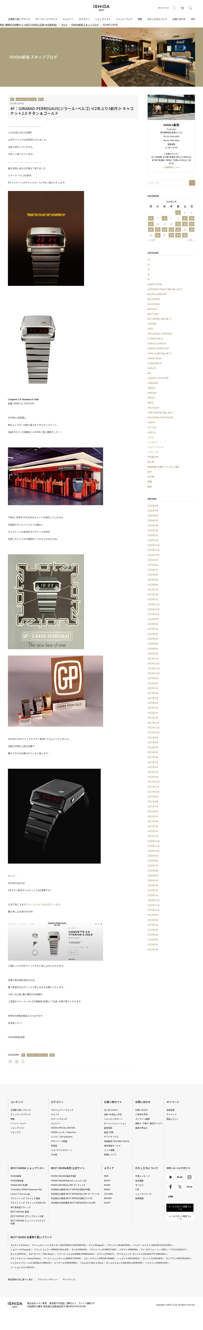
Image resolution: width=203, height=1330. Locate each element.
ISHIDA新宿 (15, 1175)
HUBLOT (151, 368)
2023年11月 (153, 668)
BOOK (107, 1180)
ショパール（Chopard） (20, 1249)
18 (150, 229)
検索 (190, 8)
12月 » (190, 240)
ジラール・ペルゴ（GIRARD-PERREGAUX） (75, 1253)
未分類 (150, 476)
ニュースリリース (143, 1193)
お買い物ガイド (113, 1102)
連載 (149, 481)
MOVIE (107, 1184)
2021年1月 (152, 835)
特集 (140, 19)
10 (191, 218)
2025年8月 (152, 564)
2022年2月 (152, 771)
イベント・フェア (124, 19)
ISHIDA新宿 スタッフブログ (85, 24)
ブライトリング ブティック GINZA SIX (28, 1202)
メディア (109, 1168)
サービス (139, 1184)
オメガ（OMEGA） (79, 1249)
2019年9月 (152, 914)
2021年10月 (153, 791)
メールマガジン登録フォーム (180, 1207)
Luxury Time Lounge (20, 1193)
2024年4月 (152, 643)
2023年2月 (152, 712)
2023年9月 (152, 678)
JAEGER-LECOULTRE (158, 377)
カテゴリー (84, 19)
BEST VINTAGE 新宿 (19, 1211)
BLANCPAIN (153, 304)
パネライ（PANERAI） (128, 1249)
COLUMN (108, 1193)
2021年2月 (152, 831)
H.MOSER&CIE (154, 363)
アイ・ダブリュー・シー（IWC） (154, 1249)
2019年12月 (153, 900)
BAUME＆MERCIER (156, 294)
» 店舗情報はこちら (171, 167)
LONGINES (152, 383)
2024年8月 (152, 623)
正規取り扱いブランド (19, 19)
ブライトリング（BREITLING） (103, 1249)
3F (148, 269)
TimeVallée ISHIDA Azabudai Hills (26, 1189)
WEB (106, 1175)
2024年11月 (153, 609)
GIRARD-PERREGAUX (26, 99)
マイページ (163, 7)
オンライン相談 (142, 1118)
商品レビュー (172, 1118)
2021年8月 (152, 801)
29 (178, 235)
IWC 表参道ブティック (20, 1207)
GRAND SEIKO (154, 358)
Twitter (23, 1061)
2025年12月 (153, 545)
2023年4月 (152, 702)
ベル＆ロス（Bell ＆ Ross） (91, 1262)
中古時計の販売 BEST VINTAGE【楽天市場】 (70, 1189)
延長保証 (108, 1127)
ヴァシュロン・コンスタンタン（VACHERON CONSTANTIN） (58, 1245)
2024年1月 (152, 658)
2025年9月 (152, 559)
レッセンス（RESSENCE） (128, 1258)
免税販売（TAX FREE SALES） (117, 1141)
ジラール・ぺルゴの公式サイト (41, 904)
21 (171, 229)
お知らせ (151, 432)
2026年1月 (152, 540)
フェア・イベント (155, 447)
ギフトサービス (111, 1136)
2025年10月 (153, 555)
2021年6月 (152, 811)
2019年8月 (152, 919)
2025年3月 (152, 589)
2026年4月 (152, 525)
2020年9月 (152, 855)
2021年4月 (152, 821)
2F (148, 264)
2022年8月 (152, 742)
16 (184, 224)
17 (191, 224)
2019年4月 (152, 939)
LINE (168, 1200)
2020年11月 (153, 845)
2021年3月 (152, 826)
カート (182, 8)
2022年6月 (152, 752)
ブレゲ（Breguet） (96, 1245)
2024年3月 (152, 648)
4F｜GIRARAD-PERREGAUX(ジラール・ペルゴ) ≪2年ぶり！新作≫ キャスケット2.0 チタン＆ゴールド (72, 111)
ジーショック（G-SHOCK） (22, 1267)
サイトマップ (69, 1279)
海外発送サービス (112, 1145)
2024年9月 (152, 619)
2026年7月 (152, 510)
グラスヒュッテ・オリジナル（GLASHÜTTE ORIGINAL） (141, 1253)
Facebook (10, 1061)
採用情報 (139, 1198)
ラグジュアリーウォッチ (62, 1109)
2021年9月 (152, 796)
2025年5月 (152, 579)
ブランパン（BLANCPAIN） (118, 1245)
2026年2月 (152, 535)
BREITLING (153, 313)
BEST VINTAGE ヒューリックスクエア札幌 (28, 1222)
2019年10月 (153, 909)
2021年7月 (152, 806)
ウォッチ (55, 1114)
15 (178, 224)
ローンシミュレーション (115, 1123)
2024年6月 (152, 633)
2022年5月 (152, 757)
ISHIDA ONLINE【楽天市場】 (63, 1175)
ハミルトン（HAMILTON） (156, 1262)
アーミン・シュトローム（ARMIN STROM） (62, 1258)
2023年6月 (152, 693)
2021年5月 (152, 816)
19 (157, 229)
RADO (150, 402)
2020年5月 (152, 875)
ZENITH (151, 422)
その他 (54, 1154)
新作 (41, 99)
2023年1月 (152, 717)
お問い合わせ (179, 19)
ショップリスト (103, 19)
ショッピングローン (113, 1118)
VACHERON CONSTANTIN (160, 417)
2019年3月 (152, 944)
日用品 (54, 1145)
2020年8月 (152, 860)
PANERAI (152, 392)
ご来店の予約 (141, 1114)
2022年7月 (152, 747)
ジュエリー (68, 19)
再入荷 (150, 461)
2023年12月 (153, 663)
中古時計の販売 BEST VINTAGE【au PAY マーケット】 (75, 1193)
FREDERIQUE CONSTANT (160, 333)
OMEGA (151, 387)
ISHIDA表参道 (16, 1180)
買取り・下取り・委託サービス (148, 1123)
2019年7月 (152, 924)
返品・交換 (108, 1132)
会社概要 (139, 1180)
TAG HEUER (153, 407)
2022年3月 (152, 767)
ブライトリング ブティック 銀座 (25, 1198)
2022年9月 (152, 737)
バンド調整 (109, 1149)
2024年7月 (152, 628)
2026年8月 (152, 505)
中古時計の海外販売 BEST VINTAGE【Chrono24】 (73, 1202)
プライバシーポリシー (47, 1279)
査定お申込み (141, 1127)
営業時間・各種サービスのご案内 (163, 466)
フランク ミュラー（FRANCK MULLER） (51, 1249)
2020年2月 (152, 890)
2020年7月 (152, 865)
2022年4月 (152, 762)
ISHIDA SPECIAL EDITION (63, 1127)
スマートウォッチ (59, 1118)
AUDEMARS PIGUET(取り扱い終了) (164, 289)
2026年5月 (152, 520)
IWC (149, 373)
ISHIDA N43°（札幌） (19, 1184)
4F (12, 99)
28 (171, 235)
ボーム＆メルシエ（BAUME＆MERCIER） (124, 1262)
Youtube (170, 1177)
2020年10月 (153, 850)
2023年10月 (153, 673)
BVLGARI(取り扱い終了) (159, 318)
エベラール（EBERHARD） (65, 1262)
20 (164, 229)
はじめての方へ (111, 1109)
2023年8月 (152, 683)
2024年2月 (152, 653)
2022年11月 (153, 727)
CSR (137, 1189)
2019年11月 (153, 905)
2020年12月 (153, 841)
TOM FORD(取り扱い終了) (160, 412)
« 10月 (151, 240)
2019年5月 (152, 934)
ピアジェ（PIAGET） (105, 1253)
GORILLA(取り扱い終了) (159, 353)
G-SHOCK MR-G (155, 338)
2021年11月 (153, 786)
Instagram (16, 1061)
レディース (152, 451)
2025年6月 (152, 574)
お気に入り (174, 8)
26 (157, 235)
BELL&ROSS (153, 299)
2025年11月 (153, 549)
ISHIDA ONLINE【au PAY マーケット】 (68, 1184)
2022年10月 (153, 732)
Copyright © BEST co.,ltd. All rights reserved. (175, 1304)
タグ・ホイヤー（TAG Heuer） (41, 1253)
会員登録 (170, 1109)
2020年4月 (152, 880)
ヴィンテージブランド (46, 19)
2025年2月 (152, 594)
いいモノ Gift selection (61, 1136)
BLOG (180, 1177)
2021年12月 (153, 781)
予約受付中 (153, 456)
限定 (149, 486)
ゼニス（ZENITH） (18, 1253)
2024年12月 (153, 604)
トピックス (15, 1132)
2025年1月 (152, 599)
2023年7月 (152, 688)
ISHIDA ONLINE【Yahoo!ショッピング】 (69, 1180)
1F (148, 259)
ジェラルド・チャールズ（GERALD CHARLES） (30, 1262)
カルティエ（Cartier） (19, 1245)
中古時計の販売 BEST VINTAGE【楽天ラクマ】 (71, 1198)
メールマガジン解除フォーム (180, 1217)
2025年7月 (152, 569)
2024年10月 (153, 614)
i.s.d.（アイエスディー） (61, 1149)
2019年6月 (152, 929)
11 (150, 224)
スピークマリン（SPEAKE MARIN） (99, 1258)
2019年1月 (152, 949)
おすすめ (151, 427)
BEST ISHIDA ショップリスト (27, 1168)
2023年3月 (152, 707)
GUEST (107, 1202)
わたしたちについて (157, 19)
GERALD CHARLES (156, 343)
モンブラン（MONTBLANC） (178, 1258)
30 (184, 235)
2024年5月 (152, 638)
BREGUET (152, 309)
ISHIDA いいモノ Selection (63, 1132)
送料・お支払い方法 (113, 1114)
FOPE (150, 328)
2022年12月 (153, 722)
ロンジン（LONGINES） (153, 1258)
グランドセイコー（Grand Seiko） (25, 1258)
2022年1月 (152, 776)
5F (148, 279)
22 (178, 229)
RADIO (107, 1189)
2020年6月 (152, 870)
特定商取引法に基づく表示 (20, 1279)
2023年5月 (152, 697)
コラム (150, 437)
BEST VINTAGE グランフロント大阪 (26, 1216)
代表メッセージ (142, 1175)
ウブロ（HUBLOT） (178, 1249)
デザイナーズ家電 (59, 1141)
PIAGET (151, 397)
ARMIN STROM (154, 284)
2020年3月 (152, 885)
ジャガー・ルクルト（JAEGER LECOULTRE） (152, 1245)
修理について (110, 1154)
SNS (193, 19)
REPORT (108, 1198)
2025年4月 (152, 584)
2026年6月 (152, 515)
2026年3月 (152, 530)
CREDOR (151, 323)
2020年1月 (152, 895)
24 (191, 229)
